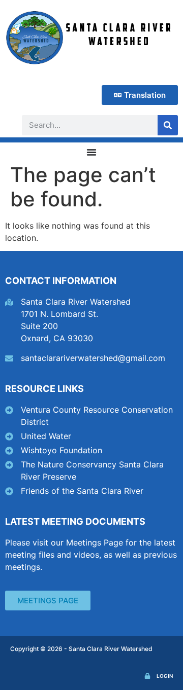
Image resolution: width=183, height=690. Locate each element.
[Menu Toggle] (91, 152)
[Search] (168, 125)
